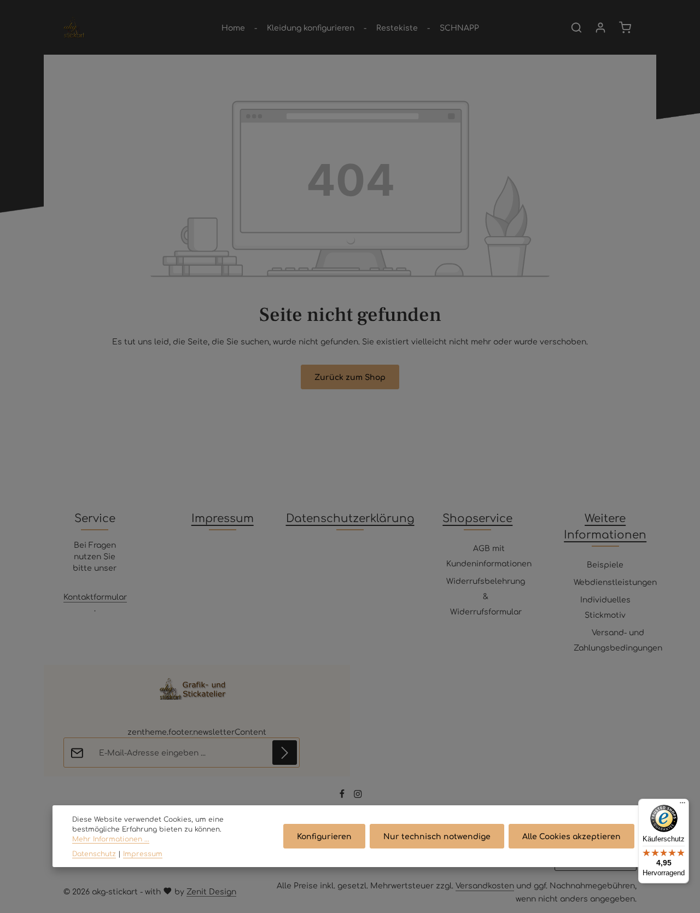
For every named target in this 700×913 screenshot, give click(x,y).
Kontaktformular (95, 596)
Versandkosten (485, 885)
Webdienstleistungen (615, 582)
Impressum (222, 517)
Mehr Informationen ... (110, 839)
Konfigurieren (324, 836)
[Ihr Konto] (600, 27)
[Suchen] (576, 27)
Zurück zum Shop (350, 377)
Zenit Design (211, 891)
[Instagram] (358, 795)
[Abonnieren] (284, 752)
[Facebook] (343, 795)
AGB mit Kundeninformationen (489, 555)
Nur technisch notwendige (437, 836)
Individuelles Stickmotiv (605, 606)
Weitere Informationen (605, 525)
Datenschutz (94, 853)
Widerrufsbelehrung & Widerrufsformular (485, 596)
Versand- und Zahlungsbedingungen (618, 639)
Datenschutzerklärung (350, 517)
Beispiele (605, 564)
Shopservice (477, 517)
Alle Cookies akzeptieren (571, 836)
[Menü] (682, 805)
